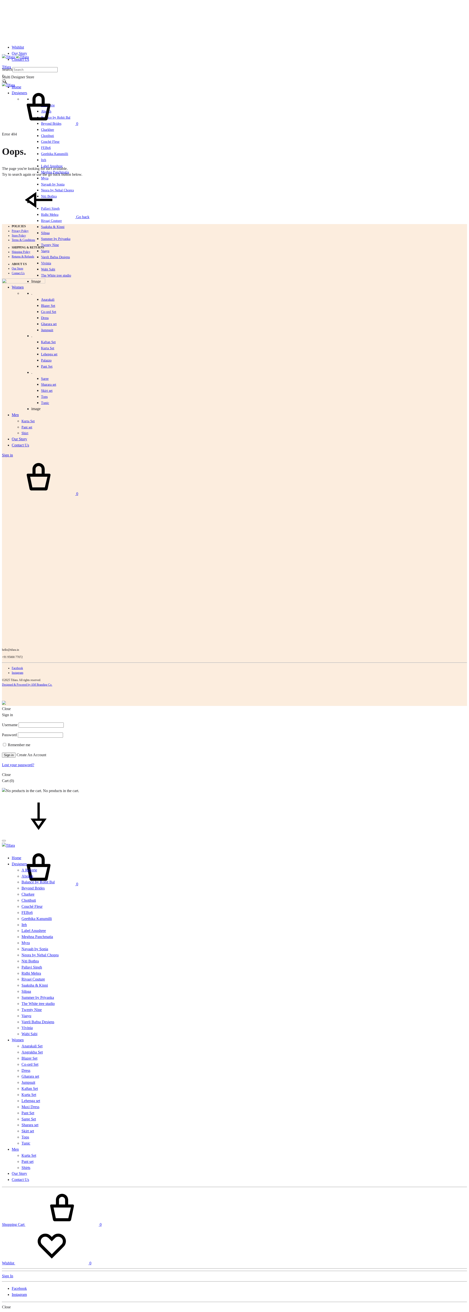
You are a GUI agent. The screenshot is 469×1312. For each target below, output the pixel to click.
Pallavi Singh (31, 967)
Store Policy (19, 235)
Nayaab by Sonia (34, 949)
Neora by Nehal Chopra (40, 955)
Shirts (25, 1168)
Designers (19, 864)
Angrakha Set (32, 1052)
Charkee (27, 894)
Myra (44, 178)
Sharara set (48, 384)
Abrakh (27, 876)
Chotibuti (47, 136)
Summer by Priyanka (55, 239)
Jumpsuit (47, 330)
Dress (25, 1070)
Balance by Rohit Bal (38, 882)
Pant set (27, 1161)
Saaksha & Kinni (52, 227)
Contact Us (18, 273)
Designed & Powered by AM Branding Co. (27, 684)
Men (15, 1149)
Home (16, 87)
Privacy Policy (20, 231)
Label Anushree (33, 931)
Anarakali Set (32, 1046)
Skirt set (47, 391)
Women (18, 1040)
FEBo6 (46, 148)
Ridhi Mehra (31, 973)
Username (10, 725)
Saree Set (28, 1119)
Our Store (17, 268)
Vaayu (45, 251)
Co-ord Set (48, 312)
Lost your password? (18, 765)
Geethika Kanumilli (54, 154)
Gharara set (49, 324)
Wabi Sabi (48, 269)
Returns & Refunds (23, 256)
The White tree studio (56, 275)
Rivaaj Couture (51, 221)
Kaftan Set (48, 342)
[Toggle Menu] (4, 80)
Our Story (19, 53)
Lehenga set (49, 354)
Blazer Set (48, 306)
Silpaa (45, 233)
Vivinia (46, 263)
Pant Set (47, 366)
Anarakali (47, 299)
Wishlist (18, 47)
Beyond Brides (33, 888)
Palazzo (46, 360)
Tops (25, 1137)
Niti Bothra (30, 961)
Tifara (6, 67)
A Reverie (29, 870)
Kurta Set (47, 348)
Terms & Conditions (23, 240)
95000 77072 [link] (15, 657)
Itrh (43, 160)
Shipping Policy (21, 252)
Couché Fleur (50, 142)
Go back (82, 217)
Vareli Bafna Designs (55, 257)
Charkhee (47, 130)
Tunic (25, 1143)
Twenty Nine (50, 245)
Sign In (7, 1276)
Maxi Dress (30, 1107)
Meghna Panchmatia (37, 937)
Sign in (9, 755)
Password (9, 735)
